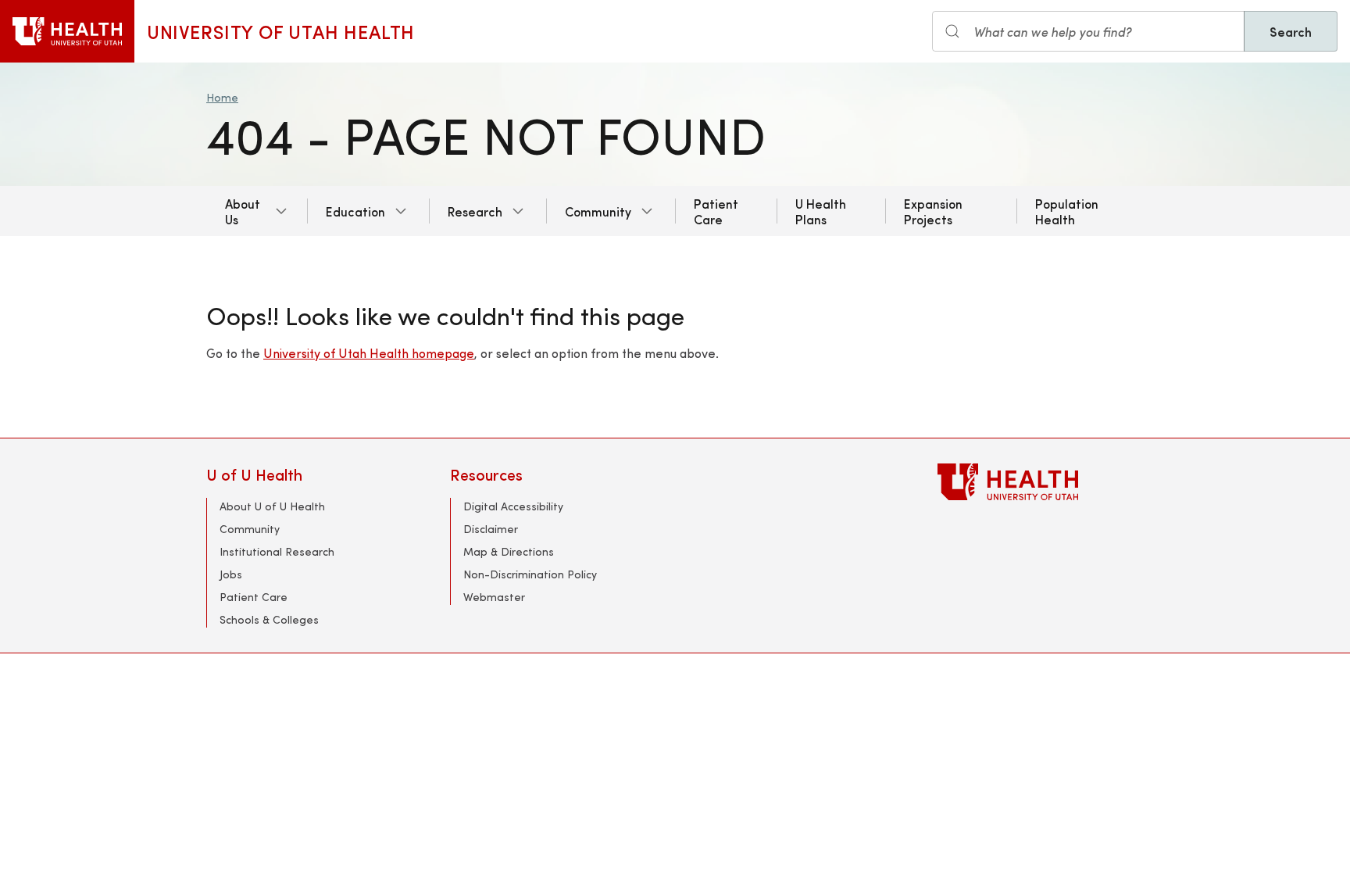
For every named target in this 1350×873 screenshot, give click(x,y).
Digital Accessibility (513, 506)
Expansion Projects (933, 211)
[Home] (67, 31)
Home (222, 97)
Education (355, 211)
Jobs (231, 574)
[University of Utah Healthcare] (1041, 481)
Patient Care (716, 211)
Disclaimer (490, 528)
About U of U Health (272, 506)
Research (475, 211)
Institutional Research (277, 551)
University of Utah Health (281, 31)
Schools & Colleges (269, 619)
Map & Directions (508, 551)
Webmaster (494, 596)
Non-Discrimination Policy (530, 574)
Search (1291, 31)
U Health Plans (820, 211)
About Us (242, 211)
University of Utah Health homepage (368, 353)
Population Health (1066, 211)
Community (598, 211)
